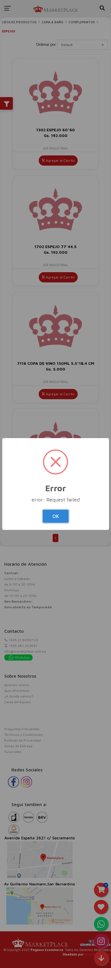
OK (55, 516)
